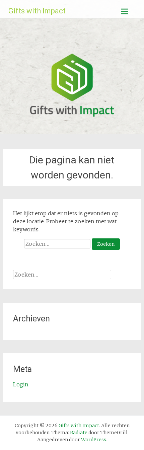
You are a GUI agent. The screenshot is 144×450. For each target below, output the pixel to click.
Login (20, 384)
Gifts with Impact (37, 11)
